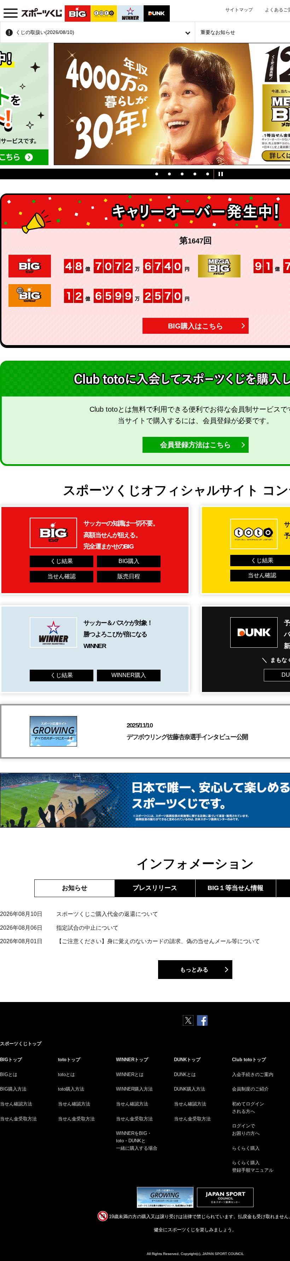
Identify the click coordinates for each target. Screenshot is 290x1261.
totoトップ (69, 1059)
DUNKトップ (187, 1059)
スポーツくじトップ (20, 1043)
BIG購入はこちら (195, 326)
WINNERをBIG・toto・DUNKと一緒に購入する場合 (136, 1141)
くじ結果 (61, 561)
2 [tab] (169, 174)
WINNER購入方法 (134, 1089)
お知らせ (74, 887)
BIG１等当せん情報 (235, 887)
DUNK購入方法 (189, 1089)
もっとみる (194, 970)
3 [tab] (182, 174)
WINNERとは (130, 1074)
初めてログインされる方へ (248, 1107)
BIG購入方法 (13, 1089)
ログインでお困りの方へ (246, 1129)
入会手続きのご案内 (252, 1074)
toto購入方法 (71, 1089)
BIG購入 (128, 561)
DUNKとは (185, 1074)
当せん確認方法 (16, 1104)
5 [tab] (207, 174)
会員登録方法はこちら (195, 445)
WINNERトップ (132, 1059)
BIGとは (8, 1074)
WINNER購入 (128, 675)
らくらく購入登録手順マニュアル (252, 1166)
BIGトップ (11, 1059)
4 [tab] (194, 174)
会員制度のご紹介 (250, 1089)
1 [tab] (156, 174)
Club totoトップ (249, 1059)
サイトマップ (239, 9)
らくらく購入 (246, 1148)
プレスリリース (155, 887)
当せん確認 (61, 576)
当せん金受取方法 (18, 1118)
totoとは (66, 1074)
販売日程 (128, 576)
